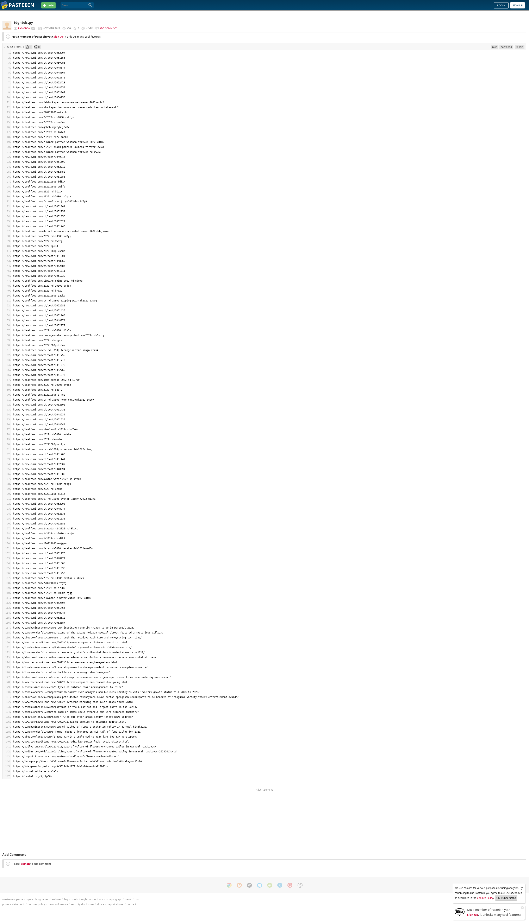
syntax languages (37, 899)
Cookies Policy (485, 898)
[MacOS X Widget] (279, 885)
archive (56, 899)
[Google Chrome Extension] (229, 885)
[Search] (90, 5)
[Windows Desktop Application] (259, 885)
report (519, 47)
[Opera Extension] (289, 885)
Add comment (108, 28)
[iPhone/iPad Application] (249, 885)
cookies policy (36, 904)
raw (494, 47)
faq (66, 899)
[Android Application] (269, 885)
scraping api (113, 899)
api (101, 899)
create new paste (12, 899)
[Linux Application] (300, 885)
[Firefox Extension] (239, 885)
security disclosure (82, 904)
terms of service (58, 904)
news (128, 899)
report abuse (115, 904)
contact (131, 904)
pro (137, 899)
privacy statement (13, 904)
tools (74, 899)
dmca (100, 904)
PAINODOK (24, 28)
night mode (88, 899)
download (506, 47)
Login (501, 5)
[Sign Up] (460, 912)
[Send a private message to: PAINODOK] (33, 28)
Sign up (517, 5)
